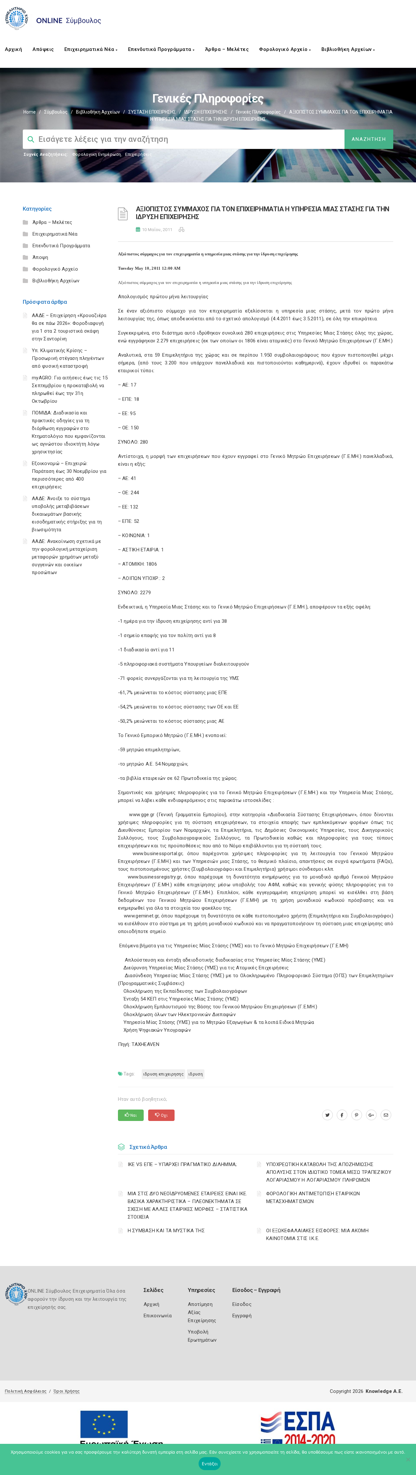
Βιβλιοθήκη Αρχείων (347, 49)
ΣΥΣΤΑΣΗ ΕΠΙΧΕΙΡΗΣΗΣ (152, 112)
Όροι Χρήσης (67, 1391)
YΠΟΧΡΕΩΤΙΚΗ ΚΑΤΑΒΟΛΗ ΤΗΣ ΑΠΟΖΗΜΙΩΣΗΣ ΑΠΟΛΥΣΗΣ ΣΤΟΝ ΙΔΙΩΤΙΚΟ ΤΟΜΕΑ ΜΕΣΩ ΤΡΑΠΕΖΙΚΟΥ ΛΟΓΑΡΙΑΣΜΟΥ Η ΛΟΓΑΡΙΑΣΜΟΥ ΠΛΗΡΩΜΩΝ (328, 1172)
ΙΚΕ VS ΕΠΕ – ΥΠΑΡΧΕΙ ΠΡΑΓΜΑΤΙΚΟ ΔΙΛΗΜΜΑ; (182, 1164)
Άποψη (40, 257)
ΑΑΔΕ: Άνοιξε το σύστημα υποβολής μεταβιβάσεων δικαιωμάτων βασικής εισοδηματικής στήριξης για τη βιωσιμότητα (67, 514)
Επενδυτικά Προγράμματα (160, 49)
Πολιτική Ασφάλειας (25, 1391)
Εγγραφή (242, 1316)
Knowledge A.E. (384, 1391)
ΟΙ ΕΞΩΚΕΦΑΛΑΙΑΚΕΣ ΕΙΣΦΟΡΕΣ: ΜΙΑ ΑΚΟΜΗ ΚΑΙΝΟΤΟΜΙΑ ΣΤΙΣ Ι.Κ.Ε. (317, 1234)
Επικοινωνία (158, 1316)
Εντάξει (210, 1463)
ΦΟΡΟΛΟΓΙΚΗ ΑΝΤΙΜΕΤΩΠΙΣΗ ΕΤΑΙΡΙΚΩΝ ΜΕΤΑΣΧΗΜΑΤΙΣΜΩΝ (313, 1197)
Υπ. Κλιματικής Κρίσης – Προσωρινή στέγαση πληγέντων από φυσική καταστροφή (68, 358)
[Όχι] (408, 1462)
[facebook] (342, 1115)
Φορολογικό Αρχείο (284, 49)
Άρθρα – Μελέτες (227, 49)
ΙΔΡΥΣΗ (195, 1074)
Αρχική (13, 49)
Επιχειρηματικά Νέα (90, 49)
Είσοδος (242, 1304)
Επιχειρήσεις (138, 154)
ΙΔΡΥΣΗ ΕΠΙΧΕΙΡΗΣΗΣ (206, 112)
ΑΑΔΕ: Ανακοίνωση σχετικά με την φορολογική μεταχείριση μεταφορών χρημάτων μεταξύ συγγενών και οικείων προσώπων (66, 556)
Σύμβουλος (56, 112)
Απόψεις (43, 49)
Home (29, 112)
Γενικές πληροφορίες (258, 112)
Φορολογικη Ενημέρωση (96, 154)
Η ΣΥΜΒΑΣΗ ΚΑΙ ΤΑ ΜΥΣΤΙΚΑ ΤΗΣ (166, 1231)
